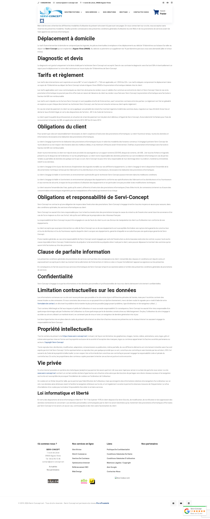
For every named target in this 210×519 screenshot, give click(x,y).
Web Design (77, 471)
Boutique (124, 12)
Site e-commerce (79, 454)
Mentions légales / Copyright (119, 463)
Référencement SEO (80, 467)
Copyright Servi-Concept (54, 342)
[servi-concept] (122, 478)
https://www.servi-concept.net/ (75, 336)
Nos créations (109, 12)
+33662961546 (45, 3)
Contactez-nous (141, 12)
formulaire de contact (46, 304)
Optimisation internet (81, 463)
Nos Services (91, 12)
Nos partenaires (53, 470)
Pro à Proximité (102, 503)
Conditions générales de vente (119, 454)
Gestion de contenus (80, 458)
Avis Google (112, 467)
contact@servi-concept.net (67, 3)
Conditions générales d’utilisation (121, 458)
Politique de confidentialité (118, 450)
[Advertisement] (157, 466)
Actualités (53, 467)
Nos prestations (72, 12)
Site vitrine (76, 450)
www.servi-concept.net (47, 373)
